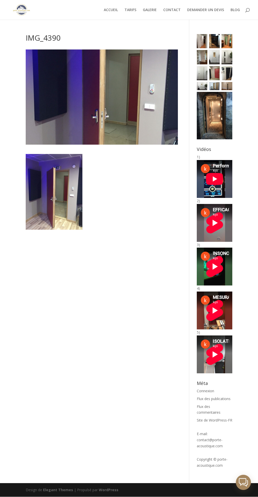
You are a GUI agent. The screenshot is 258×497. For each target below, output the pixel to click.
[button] (243, 482)
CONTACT (172, 10)
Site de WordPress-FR (214, 420)
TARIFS (130, 10)
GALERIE (150, 10)
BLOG (235, 10)
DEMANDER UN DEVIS (205, 10)
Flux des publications (214, 398)
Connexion (205, 390)
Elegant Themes (58, 489)
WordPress (108, 489)
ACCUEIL (111, 10)
